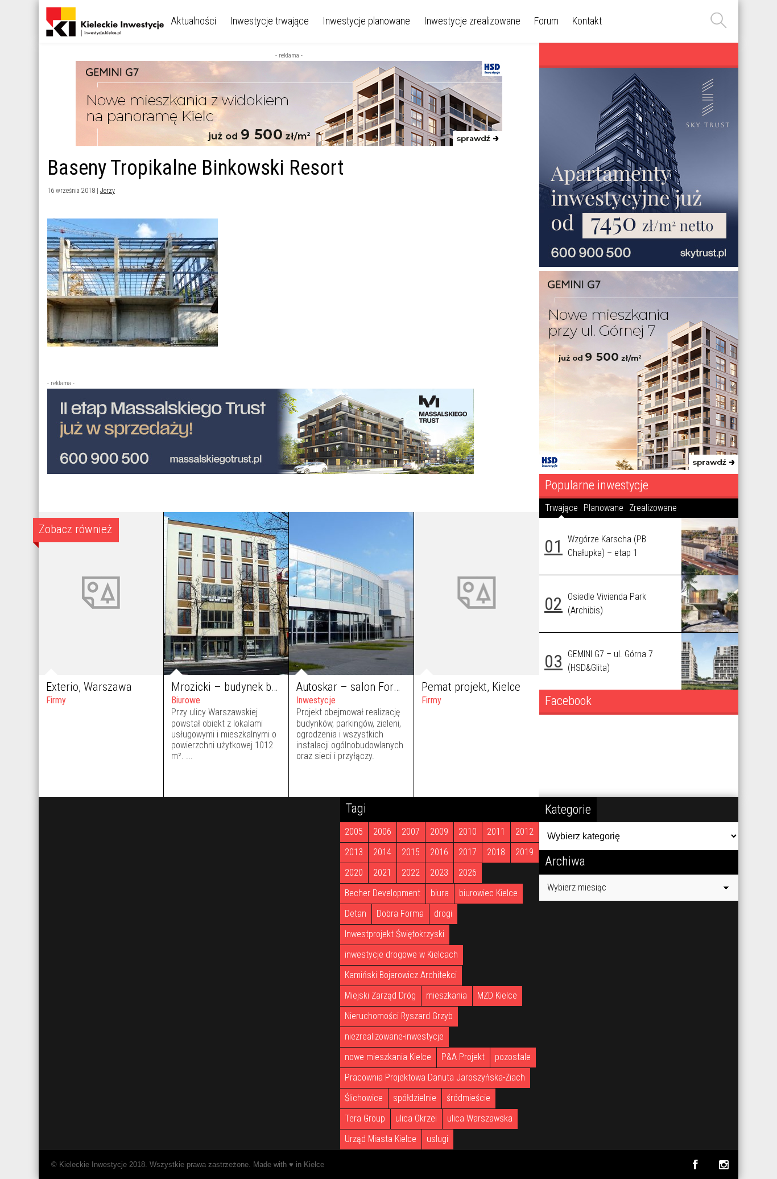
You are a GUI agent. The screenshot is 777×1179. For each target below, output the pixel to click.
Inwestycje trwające (269, 21)
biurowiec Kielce (488, 893)
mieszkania (446, 995)
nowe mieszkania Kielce (388, 1057)
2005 (354, 831)
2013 (354, 852)
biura (440, 893)
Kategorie (568, 809)
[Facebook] (694, 1164)
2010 (467, 831)
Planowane (603, 507)
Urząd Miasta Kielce (380, 1138)
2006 (382, 831)
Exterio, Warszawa (89, 687)
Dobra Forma (400, 913)
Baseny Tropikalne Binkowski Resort (195, 167)
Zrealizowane (653, 507)
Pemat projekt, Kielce (470, 687)
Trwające (561, 507)
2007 (411, 831)
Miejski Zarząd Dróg (380, 995)
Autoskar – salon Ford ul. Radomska (380, 687)
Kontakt (587, 21)
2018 (496, 852)
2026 (467, 872)
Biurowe (185, 700)
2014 (382, 852)
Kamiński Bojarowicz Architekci (401, 975)
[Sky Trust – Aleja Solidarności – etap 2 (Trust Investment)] (638, 263)
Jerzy (107, 191)
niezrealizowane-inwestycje (394, 1036)
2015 (411, 852)
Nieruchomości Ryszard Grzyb (399, 1016)
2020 (354, 872)
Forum (546, 21)
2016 (439, 852)
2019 (524, 852)
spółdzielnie (414, 1098)
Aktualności (193, 21)
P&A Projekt (463, 1057)
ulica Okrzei (416, 1118)
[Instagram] (723, 1164)
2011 (496, 831)
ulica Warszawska (480, 1118)
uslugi (437, 1138)
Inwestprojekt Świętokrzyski (394, 934)
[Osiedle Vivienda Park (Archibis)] (709, 603)
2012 (524, 831)
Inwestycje (316, 700)
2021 (382, 872)
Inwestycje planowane (366, 21)
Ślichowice (364, 1098)
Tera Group (365, 1118)
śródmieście (468, 1098)
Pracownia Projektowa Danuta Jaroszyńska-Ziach (435, 1077)
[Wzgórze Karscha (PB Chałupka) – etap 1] (709, 546)
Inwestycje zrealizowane (472, 21)
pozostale (513, 1057)
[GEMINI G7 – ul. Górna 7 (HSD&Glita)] (709, 661)
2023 (439, 872)
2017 (467, 852)
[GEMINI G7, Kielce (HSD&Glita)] (289, 143)
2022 (411, 872)
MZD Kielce (497, 995)
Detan (355, 913)
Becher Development (382, 893)
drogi (443, 913)
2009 (439, 831)
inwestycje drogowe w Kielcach (401, 954)
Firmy (56, 700)
